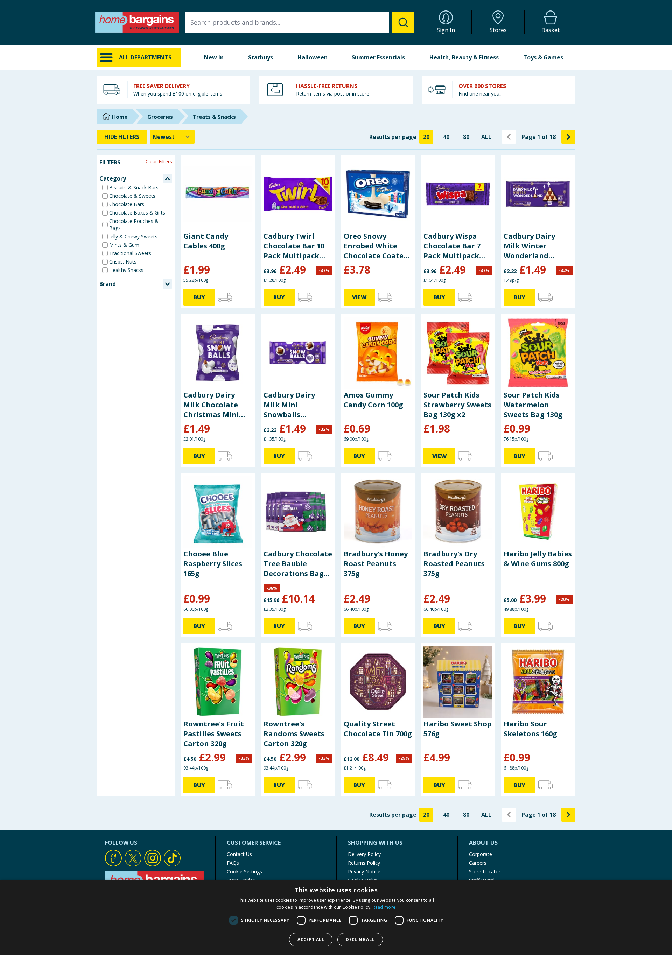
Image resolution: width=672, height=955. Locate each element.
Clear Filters (159, 161)
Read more (384, 907)
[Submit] (403, 22)
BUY (199, 297)
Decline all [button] (360, 939)
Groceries (160, 116)
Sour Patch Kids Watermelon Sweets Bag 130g (533, 404)
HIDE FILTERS (121, 137)
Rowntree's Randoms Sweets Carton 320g (294, 733)
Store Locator (484, 871)
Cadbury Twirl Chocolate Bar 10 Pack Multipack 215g (294, 246)
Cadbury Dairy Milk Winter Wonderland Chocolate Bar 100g (529, 246)
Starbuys (260, 57)
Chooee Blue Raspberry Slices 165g (212, 563)
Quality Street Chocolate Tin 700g (378, 728)
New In (214, 57)
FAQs (233, 862)
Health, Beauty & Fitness (464, 57)
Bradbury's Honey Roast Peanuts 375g (376, 563)
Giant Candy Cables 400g (205, 241)
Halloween (313, 57)
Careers (477, 862)
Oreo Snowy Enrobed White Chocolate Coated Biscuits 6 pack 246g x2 (376, 246)
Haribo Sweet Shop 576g (458, 728)
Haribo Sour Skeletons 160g (530, 728)
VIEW (359, 297)
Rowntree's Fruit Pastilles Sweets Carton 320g (213, 733)
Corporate (480, 854)
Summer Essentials (378, 57)
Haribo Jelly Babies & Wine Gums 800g (538, 558)
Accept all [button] (311, 939)
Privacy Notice (364, 871)
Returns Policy (364, 862)
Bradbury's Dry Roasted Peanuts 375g (454, 563)
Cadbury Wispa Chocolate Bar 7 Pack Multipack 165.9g (452, 246)
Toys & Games (543, 57)
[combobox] (299, 22)
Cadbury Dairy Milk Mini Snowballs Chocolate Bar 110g (289, 405)
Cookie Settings (244, 871)
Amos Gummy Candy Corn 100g (373, 399)
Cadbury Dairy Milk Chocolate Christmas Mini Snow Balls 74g (211, 405)
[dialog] (336, 917)
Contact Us (239, 854)
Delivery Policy (364, 854)
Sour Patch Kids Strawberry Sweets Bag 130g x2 (457, 404)
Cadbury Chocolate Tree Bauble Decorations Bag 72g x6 (298, 563)
